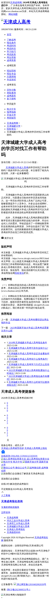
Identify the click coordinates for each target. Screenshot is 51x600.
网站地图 (13, 14)
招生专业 (11, 73)
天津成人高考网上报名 (35, 448)
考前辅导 (11, 118)
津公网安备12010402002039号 (31, 584)
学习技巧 (11, 51)
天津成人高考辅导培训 (12, 448)
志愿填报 (11, 76)
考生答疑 (11, 57)
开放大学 (11, 115)
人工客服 (5, 495)
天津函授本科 (13, 532)
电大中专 (11, 109)
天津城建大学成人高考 (17, 167)
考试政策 (11, 54)
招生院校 (11, 70)
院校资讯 (11, 129)
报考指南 (11, 112)
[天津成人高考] (16, 21)
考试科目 (11, 48)
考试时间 (11, 45)
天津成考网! (16, 2)
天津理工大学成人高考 (18, 523)
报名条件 (11, 42)
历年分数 (11, 90)
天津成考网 (12, 123)
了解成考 (11, 40)
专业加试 (11, 79)
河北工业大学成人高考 (18, 520)
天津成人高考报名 (16, 529)
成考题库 (11, 96)
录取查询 (11, 93)
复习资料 (11, 99)
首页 (9, 34)
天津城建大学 (13, 126)
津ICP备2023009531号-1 (18, 589)
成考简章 (11, 60)
